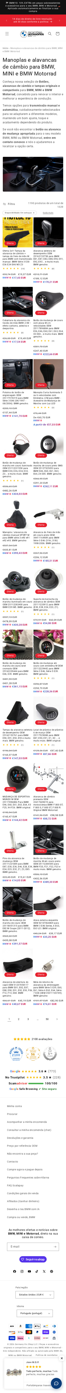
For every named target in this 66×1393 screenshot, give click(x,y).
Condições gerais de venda (23, 1193)
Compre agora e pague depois (24, 1169)
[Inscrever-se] (55, 1247)
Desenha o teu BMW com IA (23, 1209)
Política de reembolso (47, 1355)
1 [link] (9, 1019)
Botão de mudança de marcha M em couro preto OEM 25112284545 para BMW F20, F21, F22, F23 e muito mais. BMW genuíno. (47, 864)
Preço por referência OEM (22, 1145)
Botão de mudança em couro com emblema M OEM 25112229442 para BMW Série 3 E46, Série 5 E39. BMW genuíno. (48, 668)
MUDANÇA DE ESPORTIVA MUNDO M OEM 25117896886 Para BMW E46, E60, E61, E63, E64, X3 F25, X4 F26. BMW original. (17, 802)
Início (5, 48)
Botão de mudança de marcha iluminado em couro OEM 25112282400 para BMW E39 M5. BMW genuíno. (18, 603)
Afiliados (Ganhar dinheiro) (23, 1201)
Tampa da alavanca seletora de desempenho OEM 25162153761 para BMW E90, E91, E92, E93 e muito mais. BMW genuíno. (18, 735)
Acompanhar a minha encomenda (27, 1122)
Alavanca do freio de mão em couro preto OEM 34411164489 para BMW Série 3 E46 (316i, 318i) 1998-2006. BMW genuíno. (47, 537)
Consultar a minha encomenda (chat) (29, 1130)
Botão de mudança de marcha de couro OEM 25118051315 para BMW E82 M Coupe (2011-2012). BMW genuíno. (17, 925)
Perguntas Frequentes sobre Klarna (28, 1177)
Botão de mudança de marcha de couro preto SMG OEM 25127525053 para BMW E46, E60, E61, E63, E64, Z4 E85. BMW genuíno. (48, 468)
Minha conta (14, 1106)
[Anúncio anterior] (6, 20)
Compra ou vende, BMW (21, 1217)
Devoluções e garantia (20, 1138)
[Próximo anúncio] (59, 20)
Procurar (12, 1114)
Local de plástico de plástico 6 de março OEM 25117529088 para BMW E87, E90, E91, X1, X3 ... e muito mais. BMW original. (48, 735)
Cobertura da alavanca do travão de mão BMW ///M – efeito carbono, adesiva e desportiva (17, 324)
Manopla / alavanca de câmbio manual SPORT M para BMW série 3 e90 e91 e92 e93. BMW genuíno (16, 536)
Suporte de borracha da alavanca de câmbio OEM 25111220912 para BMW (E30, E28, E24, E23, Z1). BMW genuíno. (46, 604)
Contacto (12, 1161)
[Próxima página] (57, 1019)
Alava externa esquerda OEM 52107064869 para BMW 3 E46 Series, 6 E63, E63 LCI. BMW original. (46, 924)
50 (47, 1019)
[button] (7, 34)
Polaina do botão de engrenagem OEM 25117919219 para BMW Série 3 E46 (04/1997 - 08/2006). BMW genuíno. (16, 398)
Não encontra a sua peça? (22, 1153)
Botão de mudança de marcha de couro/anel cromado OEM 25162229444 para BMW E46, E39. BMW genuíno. (16, 668)
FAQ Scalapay (15, 1185)
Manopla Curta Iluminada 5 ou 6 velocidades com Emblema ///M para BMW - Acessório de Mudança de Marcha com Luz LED (47, 398)
